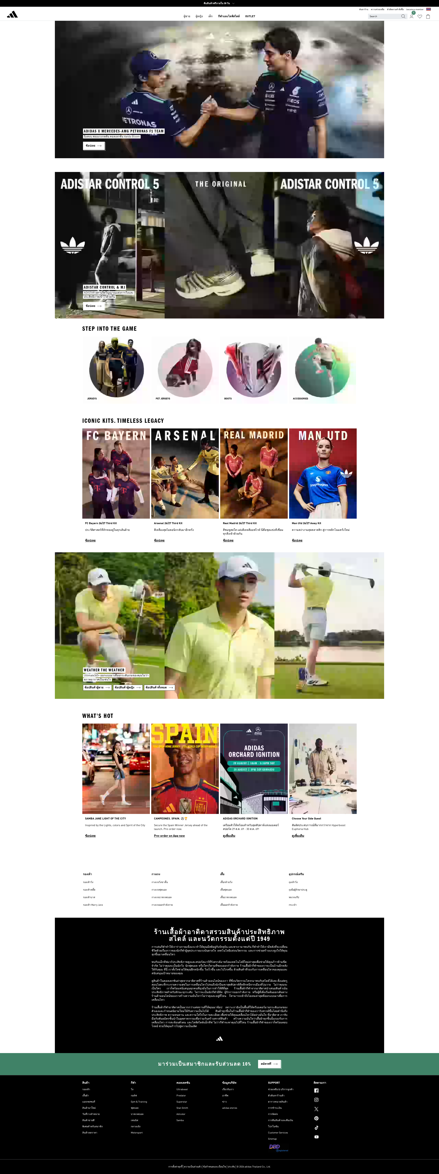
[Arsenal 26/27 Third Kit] (185, 486)
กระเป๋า (293, 905)
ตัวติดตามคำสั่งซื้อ (395, 10)
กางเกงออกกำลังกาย (162, 905)
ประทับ (231, 1167)
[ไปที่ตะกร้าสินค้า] (428, 16)
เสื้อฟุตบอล (226, 890)
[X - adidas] (335, 1109)
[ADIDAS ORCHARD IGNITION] (254, 782)
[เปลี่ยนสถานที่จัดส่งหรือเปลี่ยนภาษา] (428, 9)
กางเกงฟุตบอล (159, 890)
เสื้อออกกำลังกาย (229, 905)
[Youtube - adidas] (335, 1137)
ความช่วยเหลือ (377, 10)
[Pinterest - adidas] (335, 1118)
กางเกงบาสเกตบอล (162, 897)
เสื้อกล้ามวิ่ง (226, 882)
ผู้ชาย (187, 16)
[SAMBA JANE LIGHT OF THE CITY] (116, 782)
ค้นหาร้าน (363, 10)
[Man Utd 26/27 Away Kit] (323, 486)
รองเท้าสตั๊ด (89, 890)
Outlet (250, 16)
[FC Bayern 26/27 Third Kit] (116, 486)
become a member (415, 10)
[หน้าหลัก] (12, 15)
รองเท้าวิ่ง (88, 882)
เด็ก (210, 16)
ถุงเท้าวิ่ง (293, 882)
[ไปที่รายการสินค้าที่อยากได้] (420, 16)
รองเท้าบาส (89, 897)
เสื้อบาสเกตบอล (228, 897)
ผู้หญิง (199, 16)
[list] (219, 486)
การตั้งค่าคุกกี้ (175, 1167)
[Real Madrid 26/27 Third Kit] (254, 486)
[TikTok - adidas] (335, 1128)
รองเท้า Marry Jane (93, 905)
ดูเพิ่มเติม (229, 835)
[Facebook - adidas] (335, 1091)
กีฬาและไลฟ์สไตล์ (229, 16)
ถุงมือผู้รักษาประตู (298, 890)
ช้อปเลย (90, 540)
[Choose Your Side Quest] (323, 782)
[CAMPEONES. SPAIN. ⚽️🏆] (185, 782)
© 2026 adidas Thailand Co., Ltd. (254, 1167)
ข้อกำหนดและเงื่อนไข (214, 1167)
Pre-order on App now (169, 835)
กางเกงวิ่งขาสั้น (160, 882)
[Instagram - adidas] (335, 1100)
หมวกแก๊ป (294, 897)
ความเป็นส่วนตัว (192, 1167)
